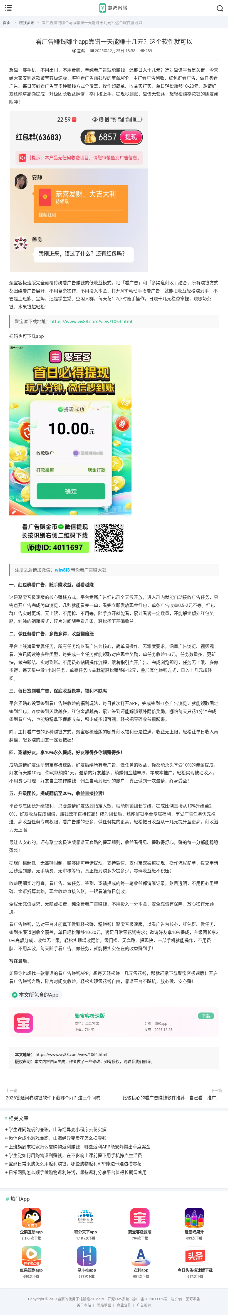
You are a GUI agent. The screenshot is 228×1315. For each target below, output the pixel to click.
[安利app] (141, 1256)
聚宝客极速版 (90, 1015)
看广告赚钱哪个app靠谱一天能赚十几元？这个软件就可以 (114, 41)
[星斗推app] (86, 1256)
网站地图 (104, 1305)
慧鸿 (81, 50)
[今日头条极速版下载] (195, 1256)
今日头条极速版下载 (195, 1270)
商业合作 (124, 1305)
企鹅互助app (31, 1232)
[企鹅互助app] (31, 1218)
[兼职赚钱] (114, 12)
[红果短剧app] (31, 1256)
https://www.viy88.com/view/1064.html (71, 1054)
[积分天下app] (85, 1218)
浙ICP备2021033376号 (149, 1299)
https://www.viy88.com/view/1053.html (91, 321)
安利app (140, 1270)
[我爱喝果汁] (194, 1218)
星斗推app (86, 1270)
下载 (206, 1016)
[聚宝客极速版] (140, 1218)
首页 (7, 22)
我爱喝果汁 (194, 1232)
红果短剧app (31, 1270)
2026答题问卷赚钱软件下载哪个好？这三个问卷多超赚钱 (62, 1098)
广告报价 (144, 1305)
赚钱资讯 (26, 22)
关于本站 (84, 1305)
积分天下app (85, 1232)
